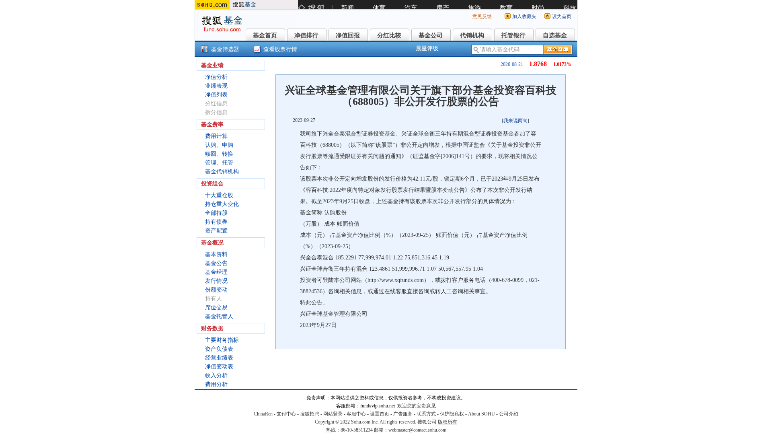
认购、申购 (219, 145)
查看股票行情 (280, 49)
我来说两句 (515, 120)
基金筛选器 (225, 49)
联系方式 (426, 414)
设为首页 (561, 16)
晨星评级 (427, 48)
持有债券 (216, 222)
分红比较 (389, 35)
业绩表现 (216, 86)
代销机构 (472, 35)
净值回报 (348, 35)
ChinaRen (263, 414)
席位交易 (216, 307)
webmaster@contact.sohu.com (417, 430)
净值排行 (306, 35)
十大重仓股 (219, 195)
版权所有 (447, 422)
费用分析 (216, 384)
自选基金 (555, 35)
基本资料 (216, 254)
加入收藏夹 (524, 16)
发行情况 (216, 281)
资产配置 (216, 231)
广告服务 (403, 414)
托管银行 (513, 35)
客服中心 (356, 414)
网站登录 (333, 414)
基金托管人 (219, 316)
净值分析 (216, 77)
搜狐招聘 (309, 414)
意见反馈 (482, 16)
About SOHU (481, 414)
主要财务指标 (222, 340)
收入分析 (216, 375)
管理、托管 (219, 163)
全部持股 (216, 213)
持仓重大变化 (222, 204)
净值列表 (216, 95)
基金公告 (216, 263)
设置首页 (379, 414)
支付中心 (286, 414)
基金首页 (265, 35)
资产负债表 (219, 349)
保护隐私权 (452, 414)
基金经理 (216, 272)
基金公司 (431, 35)
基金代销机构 (222, 172)
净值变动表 (219, 367)
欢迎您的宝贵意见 (416, 406)
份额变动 (216, 290)
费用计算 (216, 136)
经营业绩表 (219, 358)
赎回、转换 (219, 154)
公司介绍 (508, 414)
